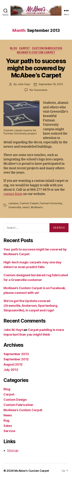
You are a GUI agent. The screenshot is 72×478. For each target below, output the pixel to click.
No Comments (38, 90)
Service (9, 431)
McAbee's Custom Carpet (36, 52)
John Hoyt (23, 84)
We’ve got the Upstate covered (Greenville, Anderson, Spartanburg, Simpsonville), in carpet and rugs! (30, 305)
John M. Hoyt (13, 330)
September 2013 (16, 354)
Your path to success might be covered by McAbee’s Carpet (36, 68)
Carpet (24, 48)
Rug (6, 420)
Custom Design (15, 399)
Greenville (14, 207)
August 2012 (13, 364)
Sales (7, 426)
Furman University (51, 203)
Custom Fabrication (47, 48)
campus (13, 203)
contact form (12, 194)
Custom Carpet (29, 203)
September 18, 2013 (50, 84)
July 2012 (10, 369)
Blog (13, 48)
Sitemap (12, 450)
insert (25, 207)
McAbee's (37, 207)
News (7, 415)
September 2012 (16, 359)
